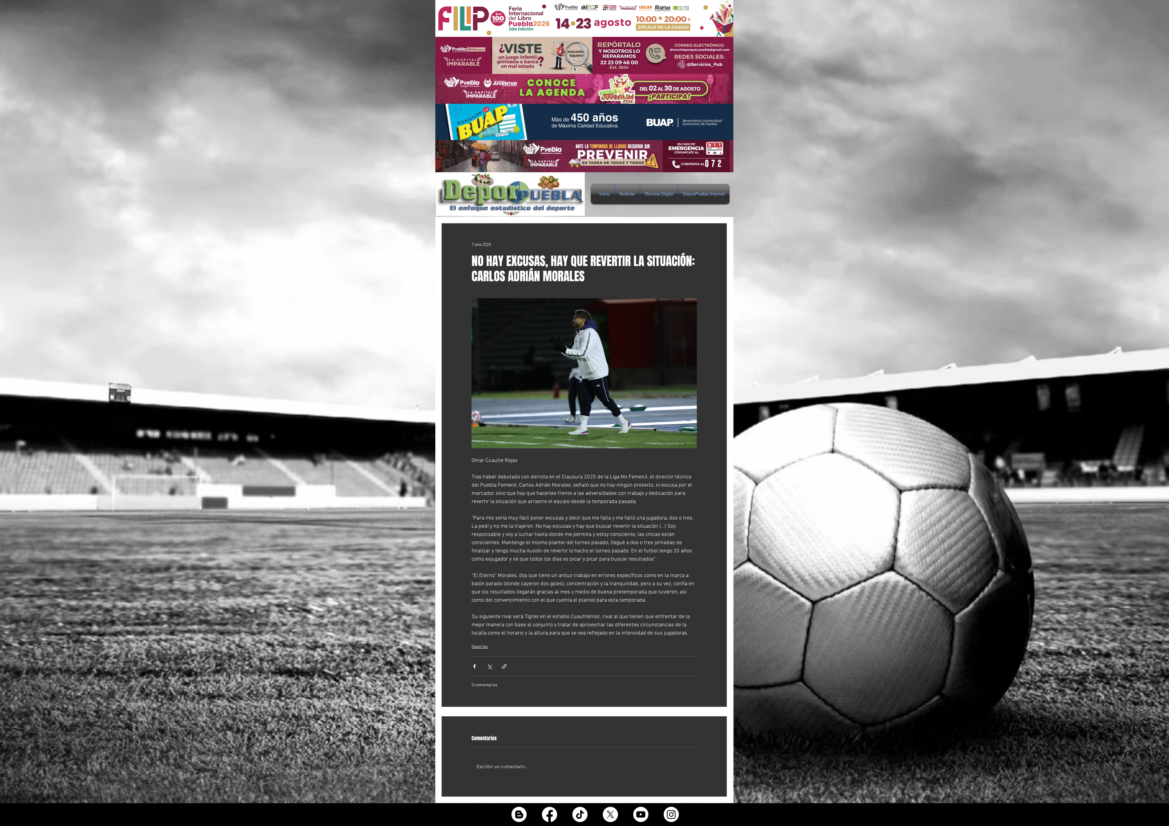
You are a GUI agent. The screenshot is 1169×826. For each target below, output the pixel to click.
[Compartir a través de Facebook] (474, 666)
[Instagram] (671, 814)
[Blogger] (519, 814)
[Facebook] (549, 814)
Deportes (480, 646)
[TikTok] (580, 814)
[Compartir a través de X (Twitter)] (489, 666)
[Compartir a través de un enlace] (504, 666)
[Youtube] (640, 814)
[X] (610, 814)
